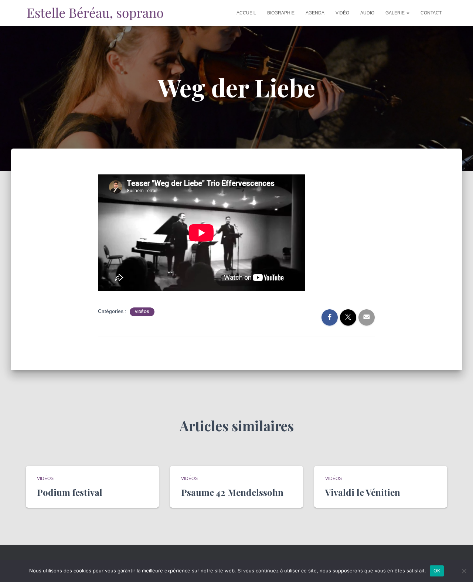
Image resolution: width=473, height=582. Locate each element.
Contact (431, 13)
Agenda (315, 13)
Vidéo (342, 13)
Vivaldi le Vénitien (362, 492)
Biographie (281, 13)
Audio (367, 13)
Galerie (395, 13)
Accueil (246, 13)
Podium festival (69, 492)
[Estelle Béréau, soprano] (95, 13)
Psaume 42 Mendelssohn (232, 492)
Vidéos (142, 312)
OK (436, 571)
